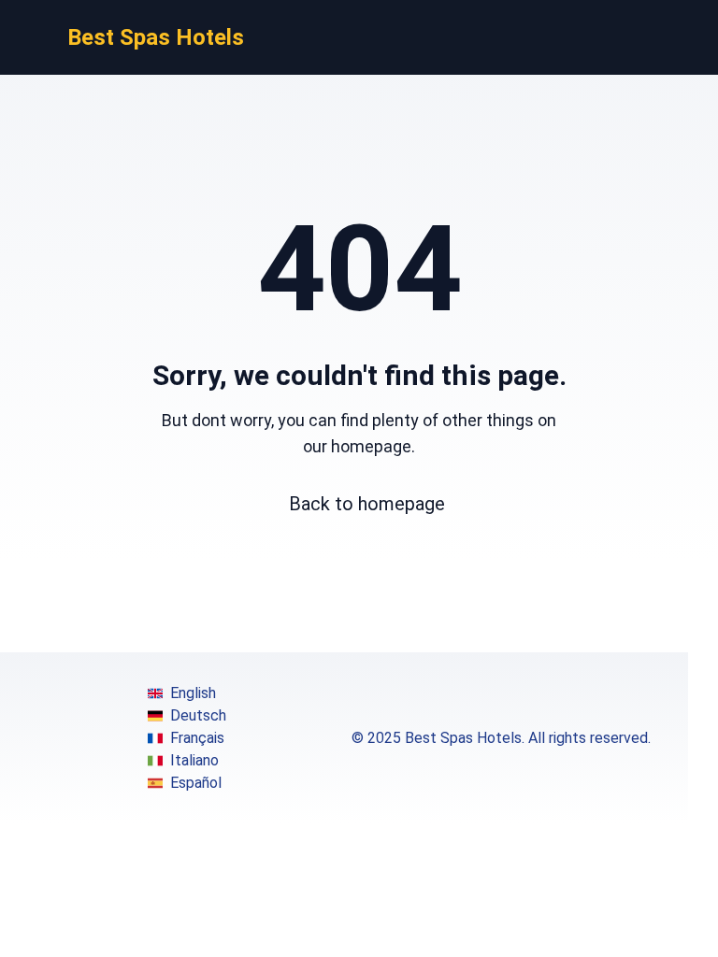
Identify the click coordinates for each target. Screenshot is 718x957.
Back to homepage (367, 504)
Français (197, 738)
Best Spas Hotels (155, 37)
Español (196, 783)
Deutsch (198, 715)
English (193, 693)
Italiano (194, 760)
